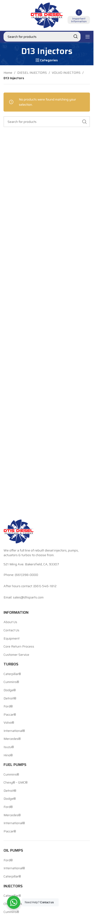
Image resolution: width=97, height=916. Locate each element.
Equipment (12, 638)
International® (14, 731)
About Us (10, 622)
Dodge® (10, 690)
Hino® (8, 755)
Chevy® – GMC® (16, 782)
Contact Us (11, 630)
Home (8, 72)
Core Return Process (19, 646)
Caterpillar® (12, 674)
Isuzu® (9, 747)
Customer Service (16, 654)
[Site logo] (47, 15)
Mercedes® (12, 739)
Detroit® (10, 698)
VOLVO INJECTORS (66, 72)
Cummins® (11, 682)
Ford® (8, 706)
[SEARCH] (76, 37)
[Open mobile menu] (87, 36)
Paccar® (10, 714)
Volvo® (9, 722)
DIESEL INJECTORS (32, 72)
